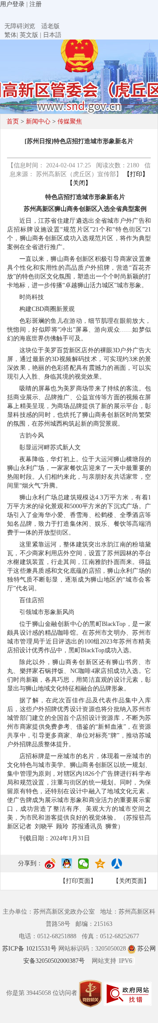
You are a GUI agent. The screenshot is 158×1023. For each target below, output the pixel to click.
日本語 (52, 35)
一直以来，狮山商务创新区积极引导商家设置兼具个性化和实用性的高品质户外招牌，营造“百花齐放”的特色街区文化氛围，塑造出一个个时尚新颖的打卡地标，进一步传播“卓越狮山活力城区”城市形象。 (79, 272)
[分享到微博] (50, 867)
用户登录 (12, 4)
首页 (13, 121)
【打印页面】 (78, 881)
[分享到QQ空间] (100, 867)
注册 (35, 4)
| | (32, 35)
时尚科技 (31, 297)
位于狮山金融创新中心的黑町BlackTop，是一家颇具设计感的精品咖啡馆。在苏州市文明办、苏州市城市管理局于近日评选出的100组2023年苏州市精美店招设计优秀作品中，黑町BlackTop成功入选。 (79, 637)
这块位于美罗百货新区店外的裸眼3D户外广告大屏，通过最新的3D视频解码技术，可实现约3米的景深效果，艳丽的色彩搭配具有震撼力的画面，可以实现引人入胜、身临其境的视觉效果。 (79, 363)
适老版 (50, 26)
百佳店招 (31, 600)
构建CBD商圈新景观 (47, 309)
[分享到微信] (83, 867)
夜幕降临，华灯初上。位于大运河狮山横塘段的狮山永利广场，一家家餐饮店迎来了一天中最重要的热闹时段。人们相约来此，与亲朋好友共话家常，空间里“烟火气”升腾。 (79, 472)
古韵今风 (31, 435)
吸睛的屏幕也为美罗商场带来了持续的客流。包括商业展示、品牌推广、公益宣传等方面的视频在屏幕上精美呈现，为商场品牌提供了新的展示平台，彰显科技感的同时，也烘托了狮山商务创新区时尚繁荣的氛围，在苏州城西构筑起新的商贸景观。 (79, 406)
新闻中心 (38, 121)
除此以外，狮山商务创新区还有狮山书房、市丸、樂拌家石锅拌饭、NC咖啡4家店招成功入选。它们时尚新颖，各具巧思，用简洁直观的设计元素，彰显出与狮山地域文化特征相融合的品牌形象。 (79, 675)
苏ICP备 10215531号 (30, 948)
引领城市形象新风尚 (47, 612)
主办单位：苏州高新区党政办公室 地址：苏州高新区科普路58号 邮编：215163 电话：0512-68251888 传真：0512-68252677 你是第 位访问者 (79, 952)
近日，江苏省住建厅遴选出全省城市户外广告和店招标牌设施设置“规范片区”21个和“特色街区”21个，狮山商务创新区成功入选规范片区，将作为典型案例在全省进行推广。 (79, 233)
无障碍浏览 (19, 26)
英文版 (29, 35)
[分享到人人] (116, 867)
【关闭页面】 (131, 881)
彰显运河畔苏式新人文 (50, 447)
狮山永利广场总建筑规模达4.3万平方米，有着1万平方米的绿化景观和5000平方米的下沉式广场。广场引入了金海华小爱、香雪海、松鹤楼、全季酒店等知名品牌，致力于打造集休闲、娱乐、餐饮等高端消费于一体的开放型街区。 (79, 515)
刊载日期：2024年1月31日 (54, 838)
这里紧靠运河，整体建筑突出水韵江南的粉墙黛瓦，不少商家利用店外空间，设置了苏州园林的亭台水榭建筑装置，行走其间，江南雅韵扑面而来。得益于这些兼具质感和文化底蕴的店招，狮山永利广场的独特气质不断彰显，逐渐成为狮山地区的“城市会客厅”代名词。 (79, 566)
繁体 (10, 35)
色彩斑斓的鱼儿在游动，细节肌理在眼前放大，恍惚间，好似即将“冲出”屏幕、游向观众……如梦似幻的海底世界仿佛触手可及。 (79, 330)
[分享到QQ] (66, 867)
